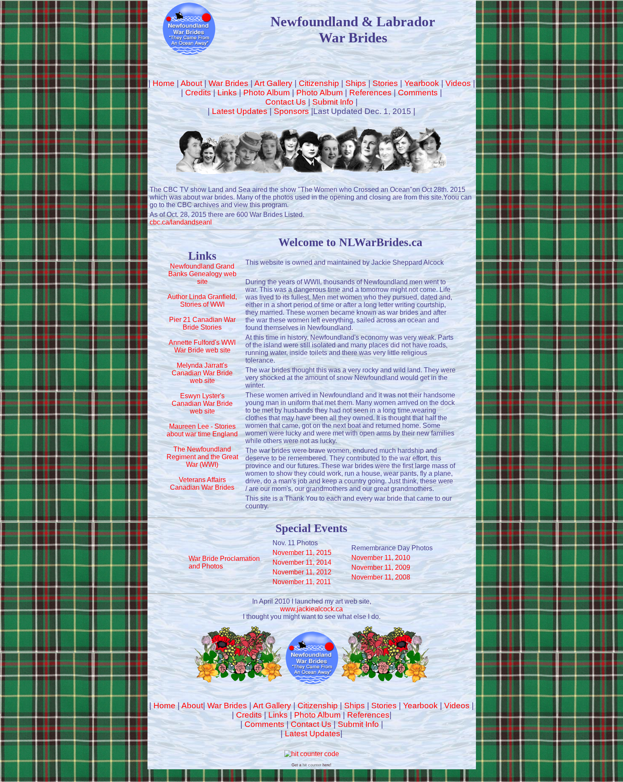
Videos (458, 83)
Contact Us (285, 101)
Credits (198, 92)
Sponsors (291, 111)
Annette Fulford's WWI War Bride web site (202, 346)
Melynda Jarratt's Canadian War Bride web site (202, 373)
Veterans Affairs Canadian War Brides (202, 483)
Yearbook (421, 83)
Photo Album (266, 92)
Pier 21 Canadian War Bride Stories (202, 323)
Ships (355, 83)
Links (227, 92)
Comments (418, 92)
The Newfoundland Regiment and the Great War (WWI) (202, 457)
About (191, 83)
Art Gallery (273, 83)
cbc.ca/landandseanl (181, 222)
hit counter (312, 765)
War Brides (228, 83)
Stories (385, 83)
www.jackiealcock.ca (311, 609)
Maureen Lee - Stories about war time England (202, 430)
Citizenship (319, 83)
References (370, 92)
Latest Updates (239, 111)
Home (164, 83)
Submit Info (332, 101)
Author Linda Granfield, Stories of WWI (202, 300)
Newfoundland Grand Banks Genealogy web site (202, 274)
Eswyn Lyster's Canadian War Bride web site (202, 403)
